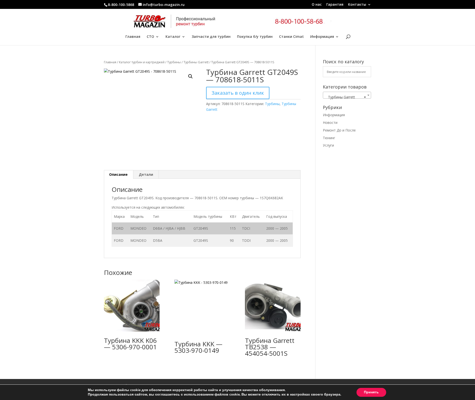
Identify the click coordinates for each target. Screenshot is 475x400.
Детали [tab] (146, 174)
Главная (132, 37)
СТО (150, 37)
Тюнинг (329, 137)
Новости (330, 122)
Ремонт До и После (339, 130)
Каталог (173, 37)
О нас (317, 5)
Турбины (174, 62)
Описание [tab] (118, 174)
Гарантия (334, 5)
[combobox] (347, 95)
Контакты (357, 5)
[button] (190, 76)
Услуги (328, 145)
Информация (322, 37)
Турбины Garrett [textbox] (345, 97)
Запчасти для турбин (211, 37)
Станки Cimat (291, 37)
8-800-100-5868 (121, 4)
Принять (371, 392)
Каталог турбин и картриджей (142, 62)
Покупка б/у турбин (255, 37)
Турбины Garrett (196, 62)
